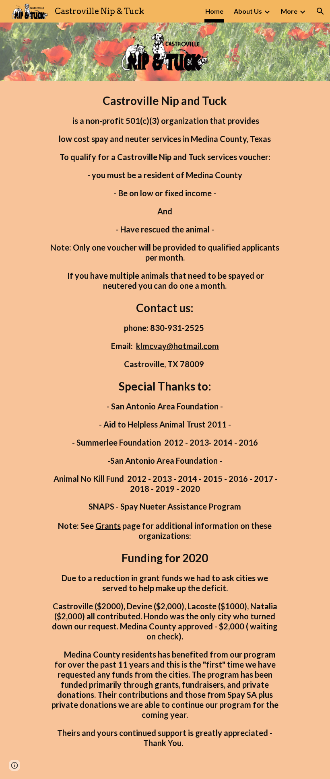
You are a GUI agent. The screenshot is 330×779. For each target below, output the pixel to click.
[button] (320, 11)
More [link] (289, 11)
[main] (165, 429)
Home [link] (214, 11)
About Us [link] (248, 11)
